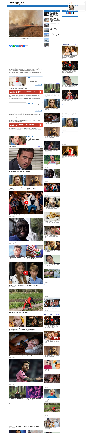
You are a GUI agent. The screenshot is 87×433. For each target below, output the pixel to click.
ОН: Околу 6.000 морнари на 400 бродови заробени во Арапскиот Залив (55, 29)
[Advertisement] (70, 24)
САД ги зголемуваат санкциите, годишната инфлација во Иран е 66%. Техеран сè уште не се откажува (54, 14)
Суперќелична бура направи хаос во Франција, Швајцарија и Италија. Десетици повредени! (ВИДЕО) (55, 45)
